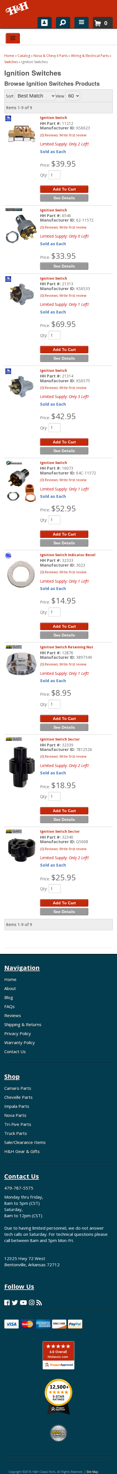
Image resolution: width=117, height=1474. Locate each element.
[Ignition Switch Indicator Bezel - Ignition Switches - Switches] (21, 574)
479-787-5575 (18, 1188)
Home (10, 979)
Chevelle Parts (18, 1097)
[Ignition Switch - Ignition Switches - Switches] (21, 134)
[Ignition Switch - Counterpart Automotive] (13, 213)
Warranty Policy (19, 1042)
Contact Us (15, 1051)
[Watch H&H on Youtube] (23, 1302)
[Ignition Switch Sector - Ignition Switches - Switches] (21, 767)
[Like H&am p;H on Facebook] (7, 1302)
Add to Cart (64, 189)
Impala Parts (16, 1106)
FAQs (9, 1006)
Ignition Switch (53, 117)
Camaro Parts (17, 1088)
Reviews (12, 1015)
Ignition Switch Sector (60, 739)
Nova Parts (15, 1115)
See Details (64, 198)
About (10, 988)
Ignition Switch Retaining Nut (66, 647)
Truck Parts (15, 1133)
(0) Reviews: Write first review (63, 135)
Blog (8, 997)
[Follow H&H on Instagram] (31, 1302)
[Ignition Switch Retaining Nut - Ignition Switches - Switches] (21, 663)
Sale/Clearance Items (25, 1142)
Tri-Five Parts (17, 1124)
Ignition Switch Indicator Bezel (67, 555)
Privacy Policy (17, 1033)
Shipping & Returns (22, 1024)
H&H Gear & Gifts (22, 1151)
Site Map (92, 1472)
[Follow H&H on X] (15, 1302)
